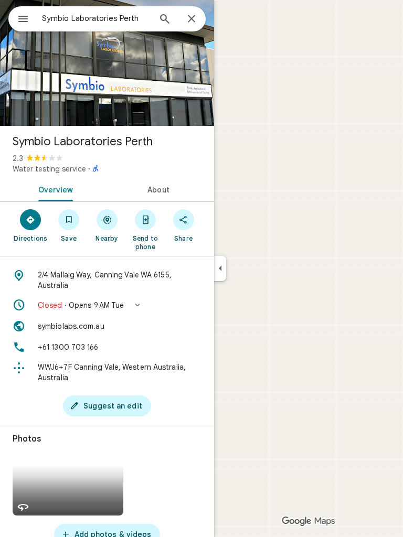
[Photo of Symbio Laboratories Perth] (107, 63)
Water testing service (49, 169)
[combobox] (96, 18)
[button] (107, 305)
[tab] (53, 188)
